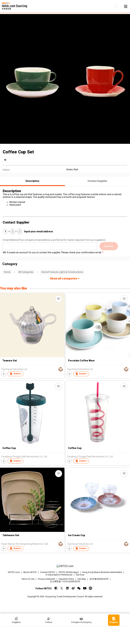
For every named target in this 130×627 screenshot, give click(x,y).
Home (7, 272)
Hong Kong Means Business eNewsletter (102, 572)
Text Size (80, 574)
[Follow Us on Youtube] (84, 588)
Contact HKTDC (47, 572)
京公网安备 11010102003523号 (65, 581)
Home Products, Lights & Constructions (62, 272)
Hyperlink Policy (66, 579)
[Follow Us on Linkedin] (67, 588)
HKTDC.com (14, 572)
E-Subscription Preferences (59, 574)
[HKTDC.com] (65, 566)
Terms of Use (28, 579)
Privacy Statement (46, 579)
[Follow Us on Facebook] (56, 588)
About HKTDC (30, 572)
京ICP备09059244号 (99, 579)
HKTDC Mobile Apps (69, 572)
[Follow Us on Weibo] (73, 588)
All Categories (25, 272)
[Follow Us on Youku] (90, 588)
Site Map (81, 579)
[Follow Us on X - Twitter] (61, 588)
